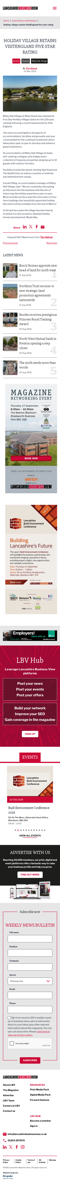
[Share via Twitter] (30, 226)
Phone (12, 1003)
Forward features (39, 1100)
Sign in (34, 1126)
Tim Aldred (31, 68)
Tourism (25, 60)
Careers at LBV (11, 1105)
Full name (14, 932)
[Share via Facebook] (36, 226)
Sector (12, 975)
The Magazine (10, 1090)
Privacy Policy (6, 1161)
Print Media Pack (39, 1089)
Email (12, 989)
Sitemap (52, 1160)
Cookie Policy (18, 1161)
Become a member (40, 1120)
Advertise (8, 1095)
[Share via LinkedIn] (25, 226)
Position (13, 946)
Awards (16, 60)
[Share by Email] (42, 227)
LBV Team (8, 1100)
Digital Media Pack (40, 1094)
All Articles (42, 1161)
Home (6, 20)
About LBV (9, 1085)
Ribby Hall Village (39, 60)
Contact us (9, 1111)
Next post (51, 243)
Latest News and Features (24, 20)
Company (14, 960)
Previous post (10, 243)
